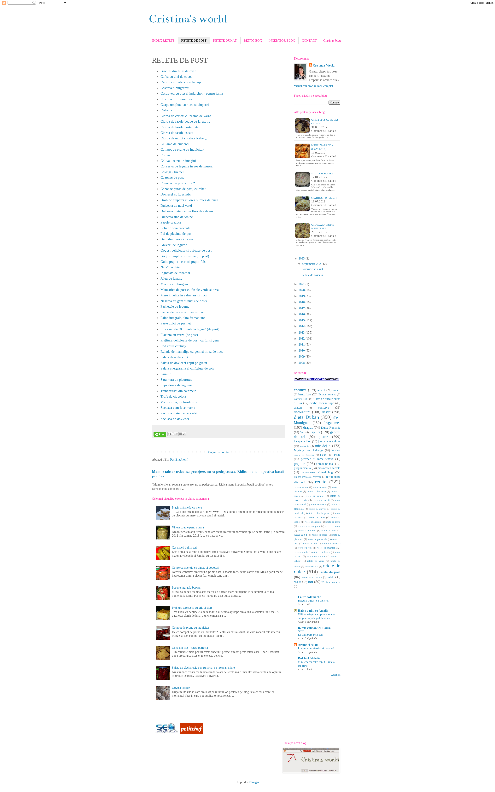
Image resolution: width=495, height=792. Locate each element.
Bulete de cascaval (313, 275)
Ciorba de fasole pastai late (179, 127)
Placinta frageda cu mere (187, 507)
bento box (304, 394)
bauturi (336, 390)
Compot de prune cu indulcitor (182, 149)
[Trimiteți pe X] (177, 434)
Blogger (254, 782)
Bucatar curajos (327, 394)
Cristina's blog (332, 40)
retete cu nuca (328, 530)
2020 (302, 290)
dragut (308, 427)
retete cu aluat (301, 487)
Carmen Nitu (301, 398)
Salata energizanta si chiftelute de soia (187, 368)
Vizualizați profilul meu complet (313, 86)
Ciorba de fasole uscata (176, 133)
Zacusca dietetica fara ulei (178, 413)
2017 (302, 308)
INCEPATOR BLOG (282, 40)
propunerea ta (302, 468)
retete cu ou (300, 534)
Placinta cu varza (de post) (179, 335)
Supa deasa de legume (176, 385)
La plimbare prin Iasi (310, 634)
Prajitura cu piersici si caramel (316, 648)
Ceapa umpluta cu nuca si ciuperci (184, 105)
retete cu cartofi (321, 500)
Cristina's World (324, 65)
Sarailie (165, 374)
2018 (302, 302)
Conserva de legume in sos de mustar (186, 166)
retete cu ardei (320, 487)
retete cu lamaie (313, 522)
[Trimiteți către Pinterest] (184, 434)
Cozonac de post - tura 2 (177, 183)
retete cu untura (316, 556)
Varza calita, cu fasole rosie (179, 402)
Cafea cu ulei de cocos (176, 77)
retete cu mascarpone (309, 526)
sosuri (297, 582)
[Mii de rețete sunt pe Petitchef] (191, 733)
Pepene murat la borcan (186, 587)
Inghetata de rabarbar (175, 273)
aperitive (300, 390)
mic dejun (322, 446)
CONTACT (309, 40)
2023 (302, 258)
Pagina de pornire (218, 452)
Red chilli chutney (173, 346)
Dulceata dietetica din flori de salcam (186, 211)
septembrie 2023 (312, 263)
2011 (302, 344)
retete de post (330, 572)
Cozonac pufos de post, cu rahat (183, 189)
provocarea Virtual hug (317, 472)
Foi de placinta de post (176, 234)
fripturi (315, 432)
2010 (302, 350)
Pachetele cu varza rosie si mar (182, 312)
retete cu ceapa (318, 504)
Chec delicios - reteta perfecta (190, 647)
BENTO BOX (253, 40)
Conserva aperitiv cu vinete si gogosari (195, 567)
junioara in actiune (329, 441)
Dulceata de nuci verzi (176, 205)
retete (320, 482)
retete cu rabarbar (331, 543)
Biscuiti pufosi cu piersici (313, 600)
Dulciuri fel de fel (309, 658)
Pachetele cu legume (174, 306)
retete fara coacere (311, 577)
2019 (302, 296)
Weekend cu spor (330, 582)
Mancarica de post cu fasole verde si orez (189, 290)
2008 (302, 362)
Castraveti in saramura (176, 99)
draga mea (331, 423)
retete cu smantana (327, 547)
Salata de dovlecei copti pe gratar (183, 363)
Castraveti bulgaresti (174, 88)
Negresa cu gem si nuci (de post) (183, 301)
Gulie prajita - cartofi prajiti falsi (183, 262)
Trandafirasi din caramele (178, 391)
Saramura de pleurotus (176, 379)
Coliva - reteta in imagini (178, 161)
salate (330, 577)
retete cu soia (301, 552)
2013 (302, 332)
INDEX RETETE (163, 40)
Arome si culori (308, 644)
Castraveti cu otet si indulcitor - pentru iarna (191, 93)
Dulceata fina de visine (176, 217)
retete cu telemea (321, 552)
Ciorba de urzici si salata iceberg (183, 138)
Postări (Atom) (179, 459)
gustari (324, 437)
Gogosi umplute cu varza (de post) (184, 256)
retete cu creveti (317, 509)
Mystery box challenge (308, 450)
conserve (323, 407)
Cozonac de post (172, 177)
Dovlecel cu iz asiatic (175, 194)
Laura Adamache (309, 597)
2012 (302, 338)
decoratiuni (302, 412)
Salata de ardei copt (174, 357)
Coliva (165, 155)
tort (310, 582)
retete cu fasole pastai (318, 513)
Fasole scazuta (170, 222)
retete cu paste (319, 534)
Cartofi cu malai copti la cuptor (182, 82)
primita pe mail (325, 463)
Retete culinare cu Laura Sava (314, 629)
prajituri (300, 464)
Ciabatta (166, 110)
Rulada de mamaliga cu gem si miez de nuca (191, 351)
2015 (302, 320)
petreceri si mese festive (317, 459)
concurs (298, 407)
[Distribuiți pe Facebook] (180, 434)
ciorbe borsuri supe (322, 403)
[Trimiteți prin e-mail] (169, 434)
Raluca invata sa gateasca (307, 476)
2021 (302, 284)
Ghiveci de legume (173, 245)
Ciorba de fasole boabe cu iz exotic (185, 121)
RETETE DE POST (194, 40)
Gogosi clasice (181, 687)
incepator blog (302, 441)
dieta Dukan (306, 417)
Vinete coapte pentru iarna (188, 527)
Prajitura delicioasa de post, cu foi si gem (189, 340)
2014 (302, 326)
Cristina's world (188, 18)
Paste (337, 454)
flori (302, 432)
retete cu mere (332, 526)
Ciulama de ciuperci (174, 144)
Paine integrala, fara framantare (182, 318)
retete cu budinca (316, 491)
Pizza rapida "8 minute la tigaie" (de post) (189, 329)
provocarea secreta (328, 468)
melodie (304, 446)
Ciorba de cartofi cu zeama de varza (185, 116)
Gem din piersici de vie (176, 239)
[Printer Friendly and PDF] (160, 435)
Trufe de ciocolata (173, 396)
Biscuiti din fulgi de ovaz (178, 71)
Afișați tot (335, 674)
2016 (302, 314)
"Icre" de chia (170, 267)
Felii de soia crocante (175, 228)
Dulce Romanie (330, 427)
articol (321, 390)
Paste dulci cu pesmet (175, 323)
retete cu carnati (315, 496)
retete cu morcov (307, 530)
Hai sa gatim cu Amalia (313, 610)
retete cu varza (315, 561)
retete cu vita (311, 566)
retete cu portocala (317, 539)
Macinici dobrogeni (174, 284)
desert (326, 412)
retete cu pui (310, 543)
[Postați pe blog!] (173, 434)
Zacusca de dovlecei (174, 419)
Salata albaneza (322, 173)
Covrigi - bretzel (172, 172)
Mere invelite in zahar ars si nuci (183, 295)
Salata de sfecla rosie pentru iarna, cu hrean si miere (203, 667)
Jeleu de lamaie (171, 278)
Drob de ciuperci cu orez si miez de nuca (189, 200)
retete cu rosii (305, 547)
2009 (302, 356)
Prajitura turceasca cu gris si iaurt (192, 607)
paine (323, 454)
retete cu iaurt (316, 517)
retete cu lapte (332, 522)
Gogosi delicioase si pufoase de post (186, 250)
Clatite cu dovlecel (324, 198)
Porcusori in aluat (312, 269)
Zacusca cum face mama (177, 408)
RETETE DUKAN (225, 40)
